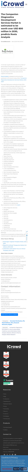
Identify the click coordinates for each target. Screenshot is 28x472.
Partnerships (6, 408)
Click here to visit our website (9, 314)
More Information (7, 468)
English (10, 324)
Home (5, 393)
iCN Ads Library (7, 418)
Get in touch (6, 447)
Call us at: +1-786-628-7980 (9, 451)
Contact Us (6, 413)
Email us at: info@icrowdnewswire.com (11, 449)
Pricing (5, 406)
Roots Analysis (4, 76)
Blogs (5, 396)
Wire (12, 322)
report (18, 205)
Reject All (16, 468)
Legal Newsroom (7, 401)
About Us (5, 411)
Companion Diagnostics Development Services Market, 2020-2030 (14, 80)
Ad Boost (5, 429)
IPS (23, 321)
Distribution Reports (8, 403)
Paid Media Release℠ (8, 427)
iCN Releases (6, 416)
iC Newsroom (6, 398)
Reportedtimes (6, 322)
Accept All (23, 468)
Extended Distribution (16, 321)
